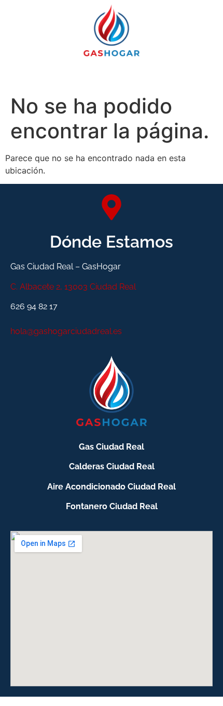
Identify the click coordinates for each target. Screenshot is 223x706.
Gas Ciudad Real (111, 447)
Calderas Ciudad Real (112, 466)
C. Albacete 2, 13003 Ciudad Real (73, 287)
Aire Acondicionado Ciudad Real (111, 487)
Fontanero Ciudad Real (112, 506)
